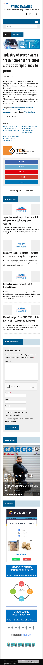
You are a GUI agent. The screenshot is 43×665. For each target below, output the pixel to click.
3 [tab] (9, 494)
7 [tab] (16, 494)
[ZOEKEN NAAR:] (21, 26)
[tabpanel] (21, 470)
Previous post (15, 190)
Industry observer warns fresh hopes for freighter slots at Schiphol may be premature (20, 110)
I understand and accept (28, 662)
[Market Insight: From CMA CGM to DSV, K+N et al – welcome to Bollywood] (21, 313)
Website (8, 406)
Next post (29, 190)
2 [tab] (7, 494)
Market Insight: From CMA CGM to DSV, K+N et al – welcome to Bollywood (21, 318)
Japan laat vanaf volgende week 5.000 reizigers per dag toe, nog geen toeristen (20, 220)
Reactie (8, 361)
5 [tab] (12, 494)
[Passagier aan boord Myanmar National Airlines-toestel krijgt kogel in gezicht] (21, 249)
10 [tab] (21, 494)
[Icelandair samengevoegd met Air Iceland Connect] (21, 280)
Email (7, 399)
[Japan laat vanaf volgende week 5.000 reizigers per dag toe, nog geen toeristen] (21, 213)
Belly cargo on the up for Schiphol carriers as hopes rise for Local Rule (11, 128)
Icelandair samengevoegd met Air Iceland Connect (18, 285)
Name (7, 393)
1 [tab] (5, 494)
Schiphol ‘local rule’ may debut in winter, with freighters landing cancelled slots (29, 129)
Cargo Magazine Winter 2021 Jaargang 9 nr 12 (21, 486)
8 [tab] (18, 494)
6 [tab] (14, 494)
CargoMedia (15, 79)
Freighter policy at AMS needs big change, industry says (11, 138)
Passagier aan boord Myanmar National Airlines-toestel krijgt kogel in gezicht (21, 254)
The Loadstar (29, 112)
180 (12, 76)
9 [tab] (20, 494)
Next (38, 494)
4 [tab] (11, 494)
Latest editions (10, 440)
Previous (35, 494)
